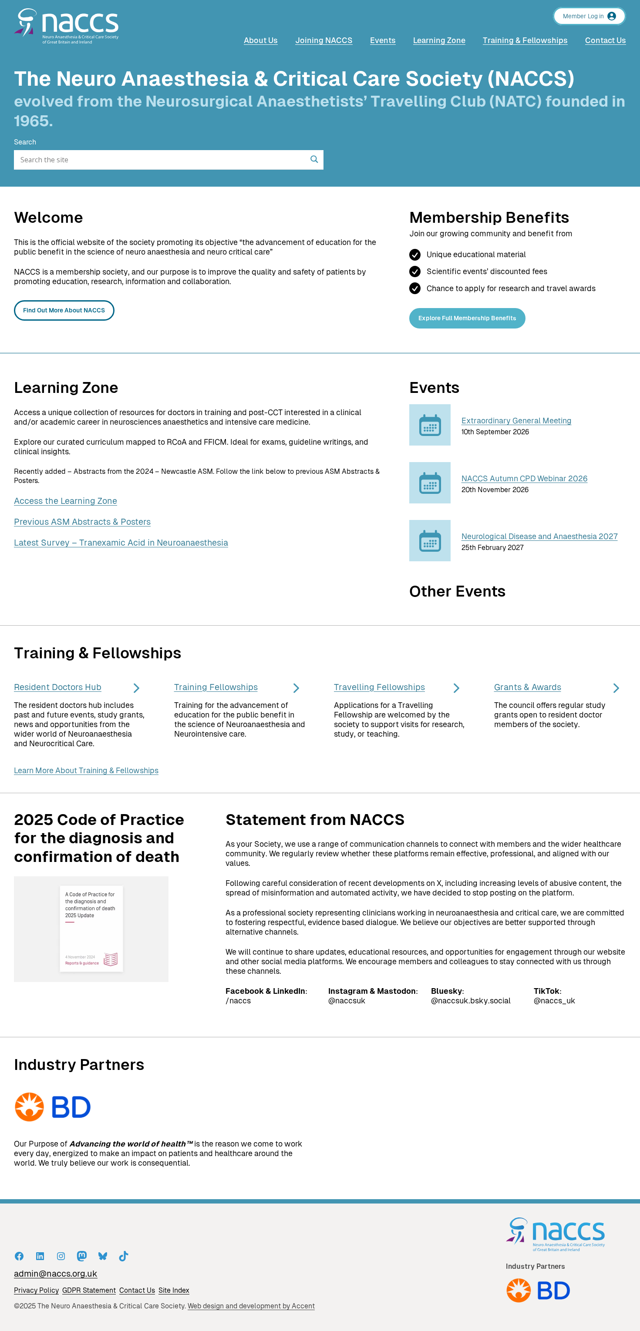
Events (434, 387)
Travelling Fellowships (379, 687)
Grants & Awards (527, 687)
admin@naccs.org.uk (56, 1273)
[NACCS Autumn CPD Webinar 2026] (430, 501)
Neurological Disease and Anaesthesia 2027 (539, 536)
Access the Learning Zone (65, 501)
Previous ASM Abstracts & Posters (82, 521)
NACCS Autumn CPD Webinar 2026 (524, 478)
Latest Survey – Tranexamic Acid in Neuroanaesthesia (121, 542)
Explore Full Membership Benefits (467, 318)
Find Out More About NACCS (64, 310)
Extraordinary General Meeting (516, 420)
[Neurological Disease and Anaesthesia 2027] (430, 559)
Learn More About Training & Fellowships (86, 770)
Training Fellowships (216, 687)
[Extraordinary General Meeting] (430, 443)
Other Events (457, 591)
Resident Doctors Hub (57, 687)
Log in (596, 16)
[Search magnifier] (314, 159)
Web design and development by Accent (251, 1306)
